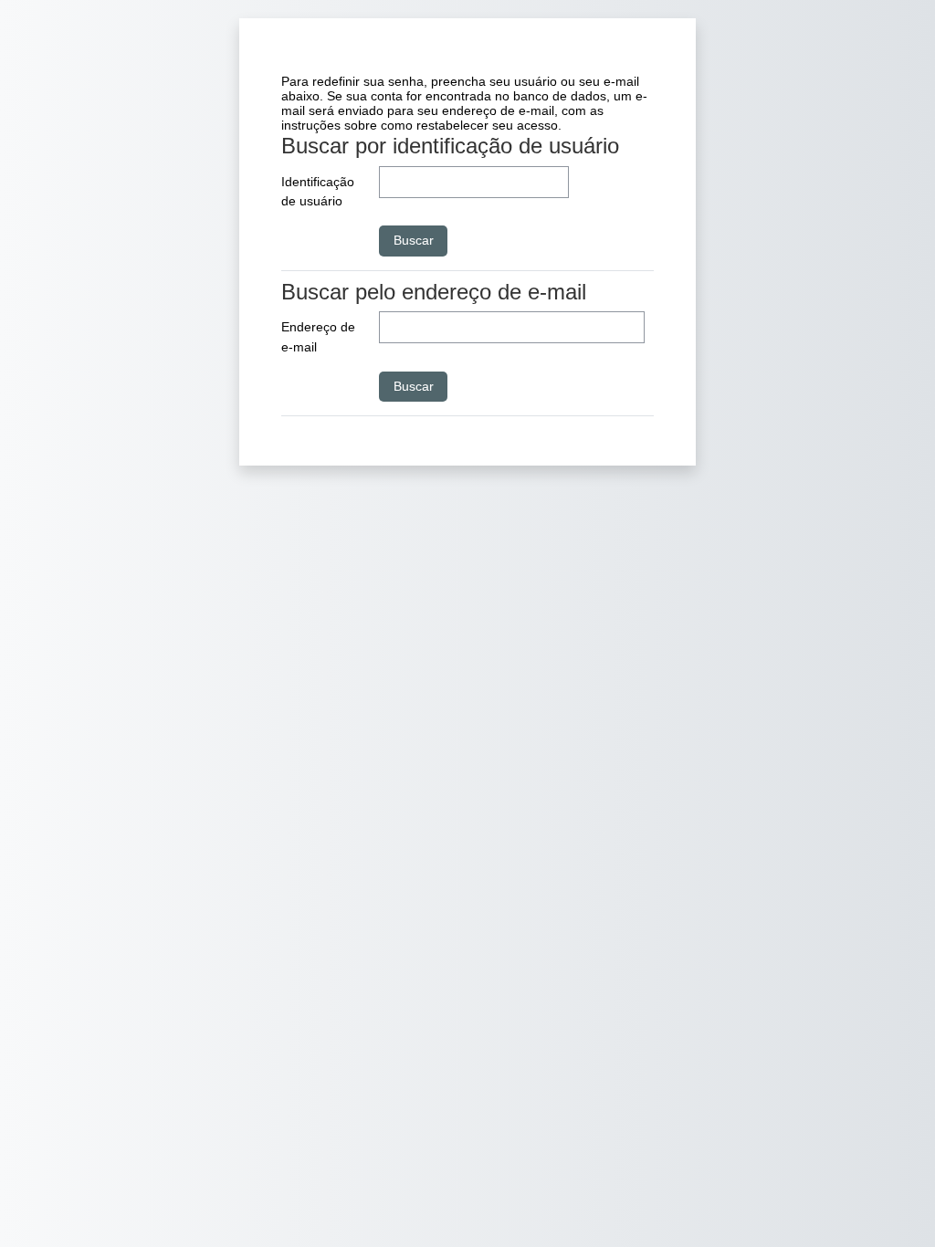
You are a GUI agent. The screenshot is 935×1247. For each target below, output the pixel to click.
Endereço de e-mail (318, 337)
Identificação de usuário (317, 191)
